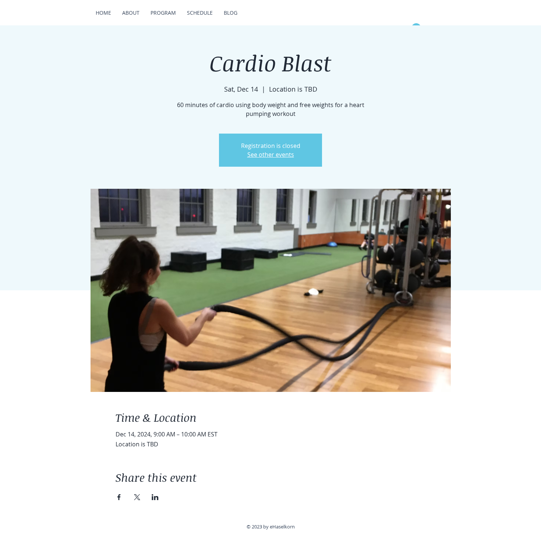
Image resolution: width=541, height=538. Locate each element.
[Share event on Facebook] (119, 497)
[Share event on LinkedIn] (155, 497)
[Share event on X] (137, 497)
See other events (270, 155)
